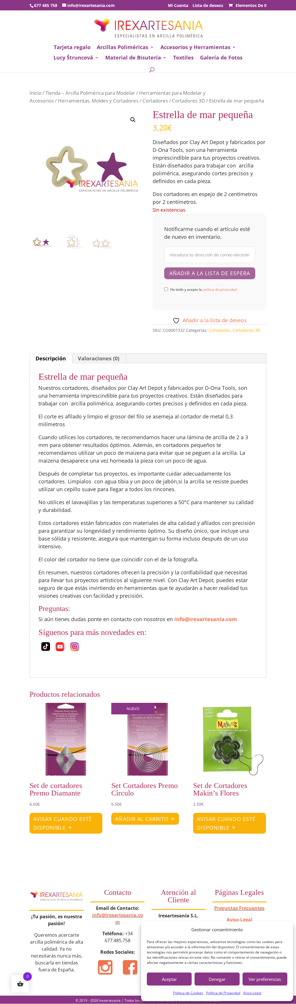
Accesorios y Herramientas (195, 48)
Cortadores (155, 100)
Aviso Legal (252, 992)
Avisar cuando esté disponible (62, 823)
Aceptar (169, 979)
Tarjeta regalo (72, 48)
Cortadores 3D (188, 100)
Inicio (35, 93)
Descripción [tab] (51, 358)
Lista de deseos (208, 5)
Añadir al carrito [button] (142, 818)
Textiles (183, 58)
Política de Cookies (188, 992)
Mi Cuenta (178, 5)
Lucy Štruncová (73, 58)
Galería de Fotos (221, 58)
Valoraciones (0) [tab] (98, 358)
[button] (133, 120)
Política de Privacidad (223, 992)
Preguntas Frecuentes (239, 908)
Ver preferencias (265, 979)
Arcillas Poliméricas (122, 48)
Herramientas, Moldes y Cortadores (98, 100)
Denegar (217, 979)
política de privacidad (220, 289)
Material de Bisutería (133, 58)
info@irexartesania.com (205, 619)
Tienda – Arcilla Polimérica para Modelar (90, 93)
